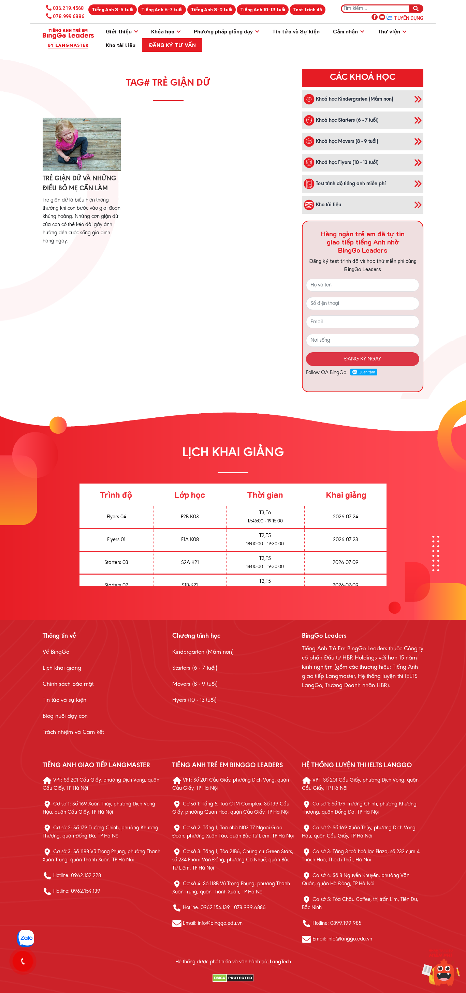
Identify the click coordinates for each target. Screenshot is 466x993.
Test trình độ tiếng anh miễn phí (350, 183)
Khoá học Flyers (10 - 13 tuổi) (347, 162)
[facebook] (375, 16)
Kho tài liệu (120, 44)
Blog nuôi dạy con (65, 716)
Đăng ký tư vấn (172, 44)
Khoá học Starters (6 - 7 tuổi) (347, 120)
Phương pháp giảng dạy (224, 31)
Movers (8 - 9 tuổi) (195, 684)
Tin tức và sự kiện (64, 700)
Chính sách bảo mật (68, 684)
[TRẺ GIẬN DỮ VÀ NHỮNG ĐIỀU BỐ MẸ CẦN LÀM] (82, 144)
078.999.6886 (68, 16)
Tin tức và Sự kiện (296, 31)
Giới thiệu (119, 31)
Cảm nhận (346, 31)
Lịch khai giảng (62, 668)
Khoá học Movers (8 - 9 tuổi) (346, 141)
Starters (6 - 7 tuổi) (194, 668)
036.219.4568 (68, 8)
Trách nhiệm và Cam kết (73, 732)
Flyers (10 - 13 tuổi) (194, 700)
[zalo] (390, 16)
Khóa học (163, 31)
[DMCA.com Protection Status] (233, 978)
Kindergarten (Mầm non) (203, 652)
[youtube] (382, 16)
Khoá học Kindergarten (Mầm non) (354, 99)
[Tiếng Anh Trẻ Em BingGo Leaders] (68, 38)
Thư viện (389, 31)
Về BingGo (56, 652)
